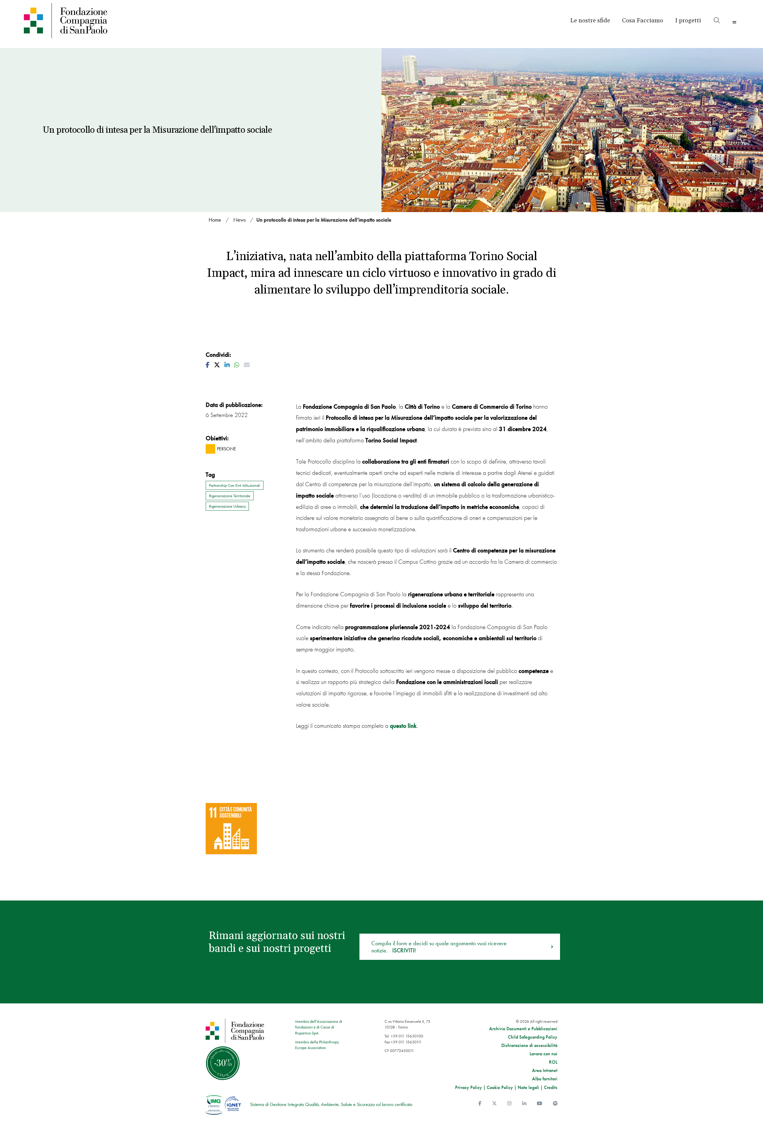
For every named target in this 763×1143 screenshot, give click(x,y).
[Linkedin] (524, 1103)
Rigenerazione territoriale (229, 495)
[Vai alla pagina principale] (111, 20)
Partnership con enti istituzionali (234, 485)
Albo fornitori (544, 1079)
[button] (688, 20)
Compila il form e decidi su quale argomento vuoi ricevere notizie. (439, 946)
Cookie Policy (500, 1087)
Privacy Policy (468, 1087)
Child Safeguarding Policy (532, 1037)
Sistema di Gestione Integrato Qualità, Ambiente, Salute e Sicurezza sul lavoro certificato (331, 1104)
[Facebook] (479, 1103)
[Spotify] (555, 1103)
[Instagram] (509, 1103)
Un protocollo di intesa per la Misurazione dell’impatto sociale (323, 219)
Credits (550, 1087)
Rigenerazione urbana (227, 506)
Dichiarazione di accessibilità (529, 1045)
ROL (553, 1062)
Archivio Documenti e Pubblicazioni (523, 1029)
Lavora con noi (543, 1054)
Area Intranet (544, 1071)
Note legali (528, 1087)
